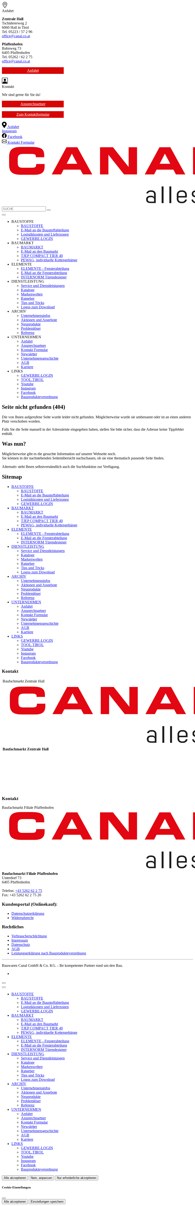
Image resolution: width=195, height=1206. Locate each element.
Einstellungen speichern (47, 1201)
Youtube (27, 384)
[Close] (4, 987)
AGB (25, 363)
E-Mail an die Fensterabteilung (44, 273)
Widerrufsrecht (22, 918)
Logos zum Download (38, 307)
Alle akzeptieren (15, 1178)
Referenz (27, 333)
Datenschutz (20, 945)
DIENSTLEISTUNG (27, 546)
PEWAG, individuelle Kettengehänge (49, 260)
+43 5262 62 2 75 (28, 891)
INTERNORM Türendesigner (44, 277)
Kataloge (27, 290)
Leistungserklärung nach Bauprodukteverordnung (48, 953)
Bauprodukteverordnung (39, 397)
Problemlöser (31, 328)
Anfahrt (33, 70)
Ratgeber (27, 298)
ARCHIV (18, 576)
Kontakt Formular (34, 350)
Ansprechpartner (32, 104)
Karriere (27, 367)
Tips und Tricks (32, 303)
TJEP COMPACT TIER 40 (42, 256)
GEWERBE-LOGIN (37, 239)
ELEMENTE (21, 529)
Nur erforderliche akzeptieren (76, 1178)
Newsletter (29, 354)
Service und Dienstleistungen (43, 286)
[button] (4, 214)
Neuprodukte (31, 324)
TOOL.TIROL (32, 380)
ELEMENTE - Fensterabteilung (45, 269)
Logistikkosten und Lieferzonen (45, 234)
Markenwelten (32, 294)
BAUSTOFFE (32, 226)
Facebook (28, 393)
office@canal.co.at (16, 36)
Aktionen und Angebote (39, 320)
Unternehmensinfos (35, 316)
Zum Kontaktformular (32, 114)
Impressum (19, 940)
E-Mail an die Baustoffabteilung (45, 230)
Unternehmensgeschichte (39, 358)
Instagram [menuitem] (9, 131)
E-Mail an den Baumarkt (39, 251)
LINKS (17, 636)
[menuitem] (10, 127)
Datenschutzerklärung (27, 913)
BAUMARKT (32, 247)
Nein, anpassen (41, 1178)
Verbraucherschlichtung (29, 936)
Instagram (28, 388)
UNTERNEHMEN (26, 602)
